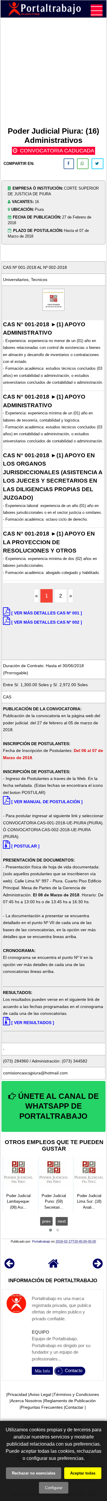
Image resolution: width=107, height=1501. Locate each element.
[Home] (53, 1266)
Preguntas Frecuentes (42, 1407)
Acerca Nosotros (26, 1400)
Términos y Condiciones (76, 1394)
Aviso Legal (40, 1394)
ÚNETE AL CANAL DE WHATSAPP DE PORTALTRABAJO (57, 1106)
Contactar (74, 1407)
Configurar (53, 1488)
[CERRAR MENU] (97, 10)
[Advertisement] (53, 73)
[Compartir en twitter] (97, 163)
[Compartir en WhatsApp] (83, 163)
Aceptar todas (82, 1473)
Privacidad (17, 1394)
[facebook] (69, 163)
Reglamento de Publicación (70, 1400)
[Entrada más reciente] (9, 1266)
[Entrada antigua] (98, 1266)
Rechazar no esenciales (33, 1473)
